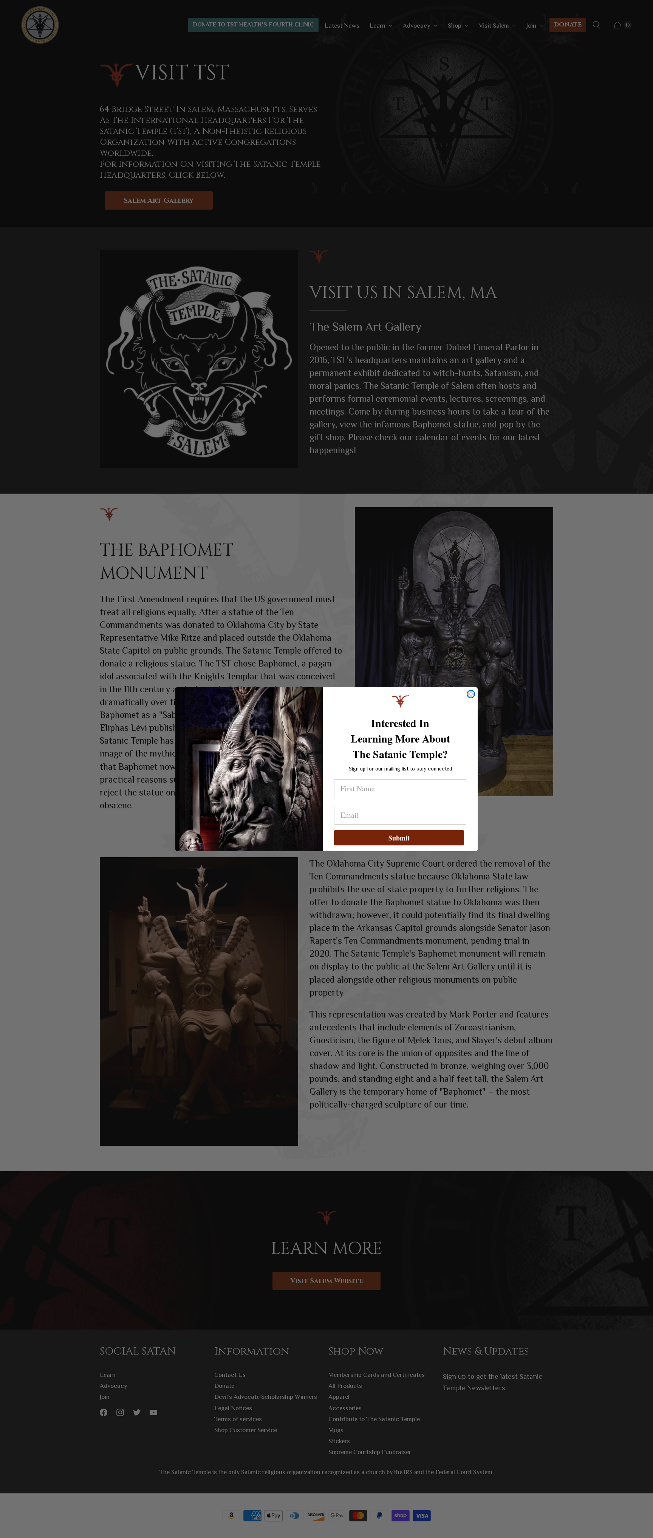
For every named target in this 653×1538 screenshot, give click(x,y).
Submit (399, 838)
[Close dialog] (471, 694)
